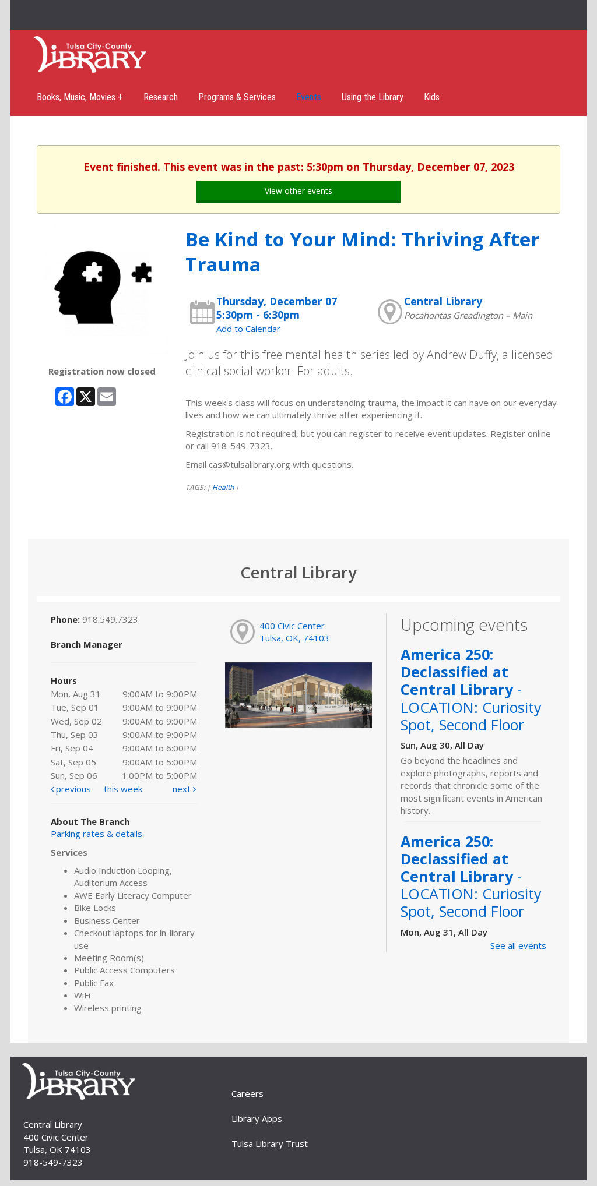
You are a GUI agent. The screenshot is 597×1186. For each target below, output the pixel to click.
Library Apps (256, 1118)
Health (223, 487)
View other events (298, 190)
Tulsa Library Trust (269, 1143)
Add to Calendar (248, 328)
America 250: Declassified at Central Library (471, 689)
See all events (518, 945)
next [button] (183, 789)
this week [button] (123, 789)
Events (308, 97)
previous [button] (72, 789)
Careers (247, 1093)
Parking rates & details (96, 833)
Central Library (443, 301)
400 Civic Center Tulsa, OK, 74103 (294, 632)
